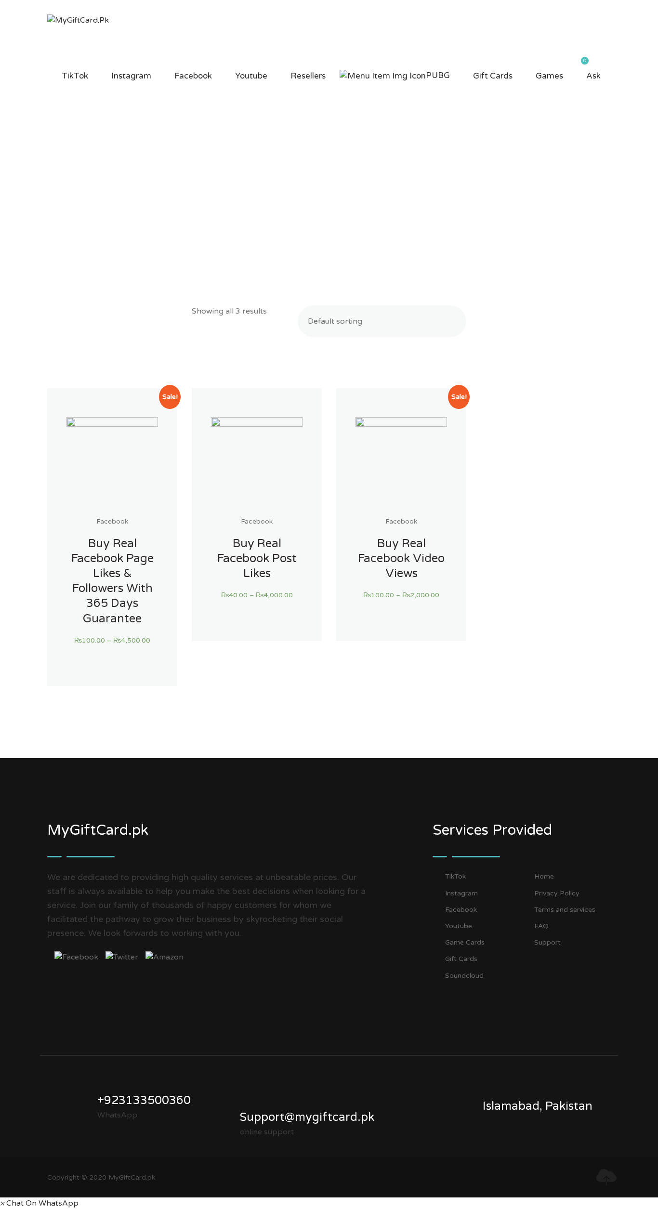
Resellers (308, 76)
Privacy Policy (556, 893)
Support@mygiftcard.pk (307, 1117)
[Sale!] (112, 463)
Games (549, 76)
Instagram (131, 76)
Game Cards (465, 942)
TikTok (75, 76)
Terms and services (564, 910)
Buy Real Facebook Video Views (401, 558)
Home (544, 876)
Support (547, 942)
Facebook (193, 76)
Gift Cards (493, 76)
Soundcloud (464, 976)
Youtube (251, 76)
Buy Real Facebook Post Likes (257, 558)
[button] (39, 1203)
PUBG (438, 75)
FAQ (541, 926)
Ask (593, 76)
